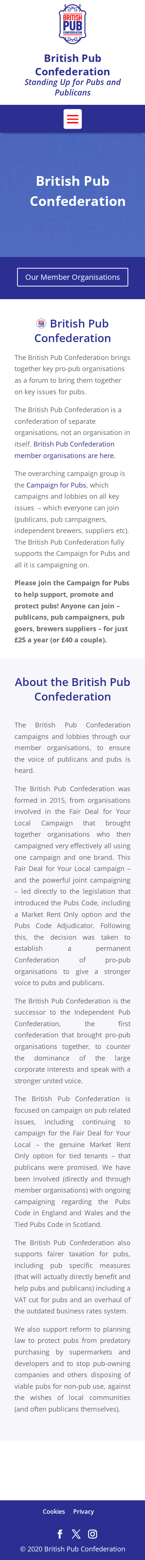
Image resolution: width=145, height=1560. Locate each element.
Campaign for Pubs (56, 484)
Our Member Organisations (72, 277)
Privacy (83, 1511)
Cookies (54, 1511)
